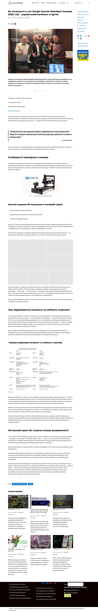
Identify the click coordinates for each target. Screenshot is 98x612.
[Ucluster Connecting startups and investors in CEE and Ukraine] (15, 2)
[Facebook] (9, 24)
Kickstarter (16, 111)
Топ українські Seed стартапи (45, 591)
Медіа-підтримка (82, 46)
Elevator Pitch (35, 3)
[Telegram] (83, 36)
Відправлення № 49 (59, 509)
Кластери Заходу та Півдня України (20, 598)
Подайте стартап (82, 43)
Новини (43, 3)
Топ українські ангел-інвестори (46, 599)
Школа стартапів (82, 23)
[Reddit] (78, 38)
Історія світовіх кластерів (17, 584)
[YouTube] (88, 36)
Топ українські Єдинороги (44, 596)
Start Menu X (31, 120)
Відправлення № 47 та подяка (62, 549)
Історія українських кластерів (18, 587)
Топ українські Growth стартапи (46, 593)
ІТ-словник (81, 25)
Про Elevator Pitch (82, 11)
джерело (11, 392)
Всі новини (80, 31)
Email (65, 584)
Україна (30, 484)
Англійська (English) (71, 593)
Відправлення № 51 (14, 509)
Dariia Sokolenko (13, 17)
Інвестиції (80, 17)
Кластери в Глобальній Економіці (19, 589)
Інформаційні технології (19, 484)
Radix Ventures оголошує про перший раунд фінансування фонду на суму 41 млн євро (39, 511)
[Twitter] (11, 24)
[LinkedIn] (13, 24)
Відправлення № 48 (36, 549)
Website (10, 111)
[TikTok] (81, 38)
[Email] (15, 24)
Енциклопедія (81, 28)
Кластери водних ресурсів (17, 592)
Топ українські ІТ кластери (44, 588)
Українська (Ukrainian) (72, 590)
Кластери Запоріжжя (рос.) (17, 595)
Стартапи (80, 20)
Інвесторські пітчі (83, 14)
